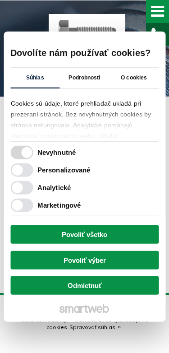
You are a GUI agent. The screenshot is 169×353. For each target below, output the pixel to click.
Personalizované (64, 169)
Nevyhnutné (56, 152)
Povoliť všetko (84, 234)
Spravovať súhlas (92, 327)
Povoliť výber (85, 260)
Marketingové (59, 205)
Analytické (54, 187)
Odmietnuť (85, 285)
